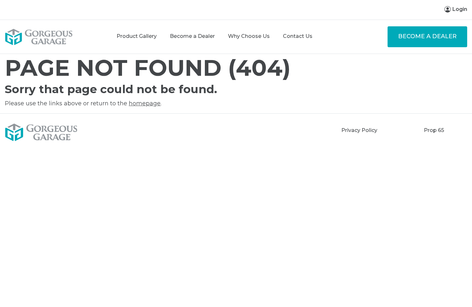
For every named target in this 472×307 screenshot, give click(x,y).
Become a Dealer (192, 36)
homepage (145, 103)
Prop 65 (434, 130)
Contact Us (297, 36)
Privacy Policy (359, 130)
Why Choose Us (249, 36)
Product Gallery (137, 36)
